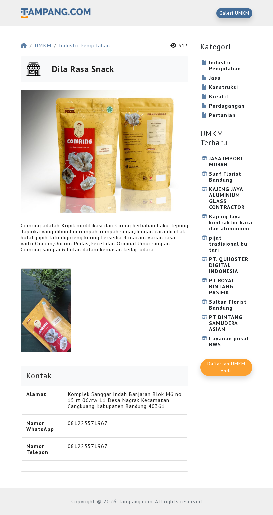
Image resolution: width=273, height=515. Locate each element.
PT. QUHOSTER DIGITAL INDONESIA (228, 265)
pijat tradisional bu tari (228, 244)
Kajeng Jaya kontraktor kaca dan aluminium (230, 222)
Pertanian (222, 115)
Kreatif (219, 96)
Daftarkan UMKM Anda (226, 367)
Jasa (215, 78)
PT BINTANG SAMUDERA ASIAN (226, 323)
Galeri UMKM (234, 13)
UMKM (43, 45)
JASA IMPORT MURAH (226, 161)
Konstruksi (223, 87)
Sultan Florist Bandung (228, 305)
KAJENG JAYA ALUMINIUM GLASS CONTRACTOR (227, 198)
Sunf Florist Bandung (225, 177)
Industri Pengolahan (84, 45)
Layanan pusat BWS (229, 341)
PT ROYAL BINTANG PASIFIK (222, 286)
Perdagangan (227, 106)
